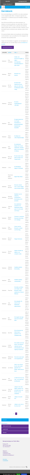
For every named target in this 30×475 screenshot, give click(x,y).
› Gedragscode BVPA (22, 1)
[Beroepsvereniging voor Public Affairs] (3, 7)
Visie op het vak (7, 426)
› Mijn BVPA (7, 1)
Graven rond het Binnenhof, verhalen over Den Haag (18, 228)
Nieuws (4, 432)
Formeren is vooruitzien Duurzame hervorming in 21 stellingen (19, 218)
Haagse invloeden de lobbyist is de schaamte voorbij (18, 252)
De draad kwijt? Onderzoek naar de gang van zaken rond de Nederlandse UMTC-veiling (19, 86)
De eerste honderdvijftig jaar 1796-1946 (17, 103)
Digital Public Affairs (18, 176)
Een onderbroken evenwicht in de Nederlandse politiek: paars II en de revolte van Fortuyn (18, 207)
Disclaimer (5, 459)
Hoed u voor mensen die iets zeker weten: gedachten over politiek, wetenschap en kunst (19, 368)
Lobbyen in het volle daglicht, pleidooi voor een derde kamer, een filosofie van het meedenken (18, 390)
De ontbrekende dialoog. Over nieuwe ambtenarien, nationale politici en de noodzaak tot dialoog (19, 147)
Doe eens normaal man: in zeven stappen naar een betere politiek (19, 186)
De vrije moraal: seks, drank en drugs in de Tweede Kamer (18, 157)
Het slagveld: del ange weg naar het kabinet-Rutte (18, 319)
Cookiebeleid (5, 460)
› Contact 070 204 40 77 (7, 4)
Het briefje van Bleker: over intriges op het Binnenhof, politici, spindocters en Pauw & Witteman (19, 290)
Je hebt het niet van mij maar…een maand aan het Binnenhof (19, 379)
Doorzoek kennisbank (7, 47)
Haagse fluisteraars (18, 238)
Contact (4, 419)
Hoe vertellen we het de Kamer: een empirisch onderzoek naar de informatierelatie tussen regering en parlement (19, 346)
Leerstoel (5, 429)
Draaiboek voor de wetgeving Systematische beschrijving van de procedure (18, 197)
